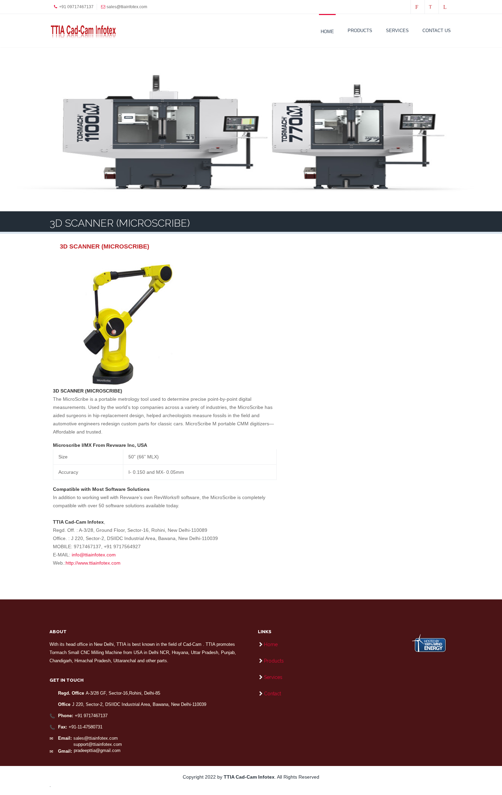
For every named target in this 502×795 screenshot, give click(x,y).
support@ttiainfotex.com (97, 744)
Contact (272, 693)
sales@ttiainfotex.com (95, 738)
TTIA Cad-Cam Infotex (249, 777)
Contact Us (436, 30)
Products (360, 30)
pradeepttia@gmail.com (97, 750)
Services (397, 30)
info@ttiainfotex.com (94, 554)
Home (327, 31)
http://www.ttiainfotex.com (93, 563)
